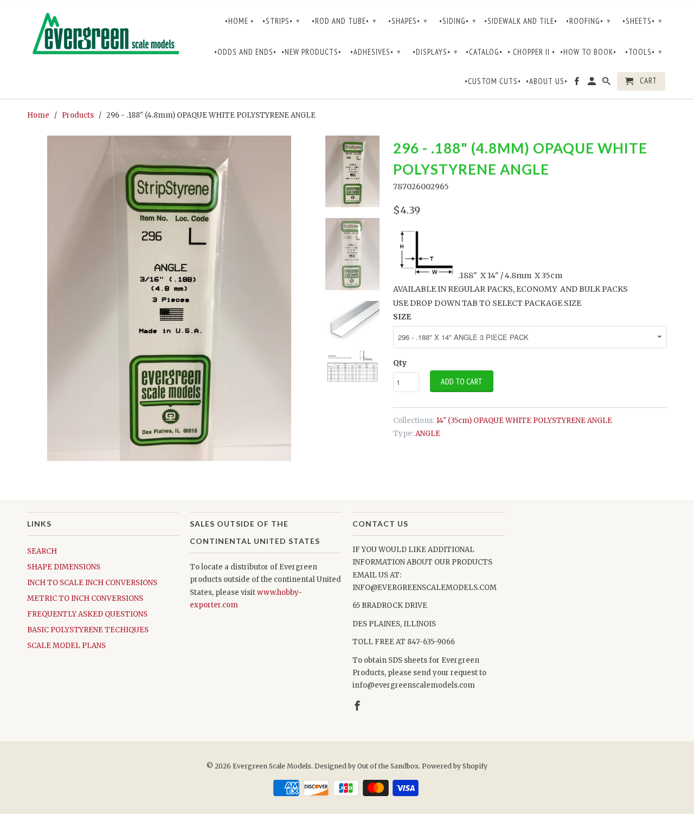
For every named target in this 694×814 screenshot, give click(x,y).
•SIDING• (458, 21)
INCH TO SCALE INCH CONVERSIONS (92, 582)
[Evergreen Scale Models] (103, 35)
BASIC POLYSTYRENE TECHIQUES (88, 629)
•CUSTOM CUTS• (493, 81)
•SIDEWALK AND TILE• (520, 21)
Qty (400, 363)
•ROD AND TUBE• (344, 21)
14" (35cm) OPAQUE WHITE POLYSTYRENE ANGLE (524, 420)
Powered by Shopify (454, 766)
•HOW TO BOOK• (588, 52)
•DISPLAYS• (435, 52)
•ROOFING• (588, 21)
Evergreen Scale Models (272, 766)
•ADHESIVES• (375, 52)
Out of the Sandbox (388, 766)
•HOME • (239, 21)
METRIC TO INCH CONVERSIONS (85, 598)
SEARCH (42, 551)
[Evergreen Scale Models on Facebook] (577, 83)
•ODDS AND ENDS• (245, 52)
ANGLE (427, 433)
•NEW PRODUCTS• (311, 52)
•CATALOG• (484, 52)
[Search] (607, 83)
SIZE (402, 317)
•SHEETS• (642, 21)
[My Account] (592, 83)
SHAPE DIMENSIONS (63, 567)
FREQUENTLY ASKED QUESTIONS (87, 614)
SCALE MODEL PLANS (66, 645)
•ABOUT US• (547, 81)
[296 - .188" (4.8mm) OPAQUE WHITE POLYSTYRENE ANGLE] (169, 298)
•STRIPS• (281, 21)
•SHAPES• (408, 21)
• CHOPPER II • (531, 52)
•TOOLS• (644, 52)
